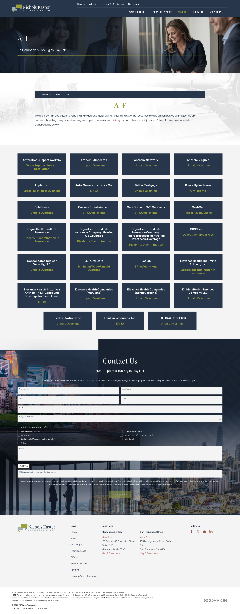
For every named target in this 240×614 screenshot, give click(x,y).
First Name (23, 389)
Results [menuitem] (198, 11)
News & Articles (113, 3)
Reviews (74, 569)
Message (23, 448)
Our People (76, 544)
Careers (133, 3)
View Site (107, 537)
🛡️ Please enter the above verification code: (37, 472)
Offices (74, 557)
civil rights (118, 120)
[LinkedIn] (210, 531)
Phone (21, 398)
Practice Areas (78, 550)
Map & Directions (111, 553)
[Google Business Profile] (204, 531)
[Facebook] (191, 531)
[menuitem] (16, 608)
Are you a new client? (27, 417)
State (21, 407)
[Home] (31, 8)
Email (124, 398)
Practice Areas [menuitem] (161, 11)
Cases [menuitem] (182, 11)
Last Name (126, 389)
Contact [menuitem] (216, 11)
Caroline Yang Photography (85, 575)
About (93, 3)
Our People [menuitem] (137, 11)
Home (81, 3)
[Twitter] (198, 531)
